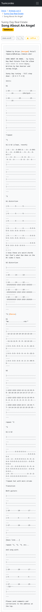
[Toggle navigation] (37, 3)
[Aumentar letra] (22, 38)
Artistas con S (15, 10)
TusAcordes (7, 3)
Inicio (3, 10)
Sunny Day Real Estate (13, 13)
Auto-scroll (7, 38)
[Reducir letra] (18, 38)
